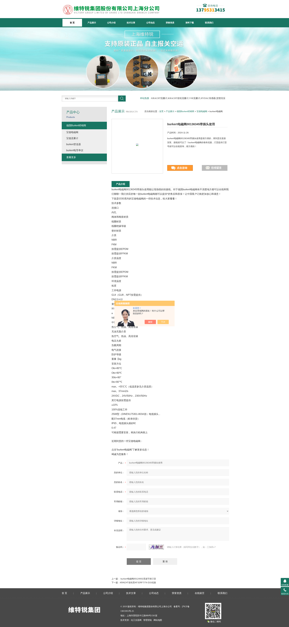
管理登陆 (147, 620)
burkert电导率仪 (74, 150)
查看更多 (71, 157)
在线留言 (199, 593)
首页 (161, 111)
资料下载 (189, 22)
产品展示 (92, 22)
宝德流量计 (72, 138)
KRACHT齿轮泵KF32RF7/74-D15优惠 (138, 582)
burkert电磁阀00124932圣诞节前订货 (138, 579)
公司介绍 (111, 22)
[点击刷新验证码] (156, 547)
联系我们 (209, 22)
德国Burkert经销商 (185, 111)
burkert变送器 (73, 144)
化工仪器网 (136, 620)
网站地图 (158, 620)
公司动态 (150, 22)
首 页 (64, 593)
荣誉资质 (170, 22)
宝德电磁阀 (202, 111)
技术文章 (131, 22)
